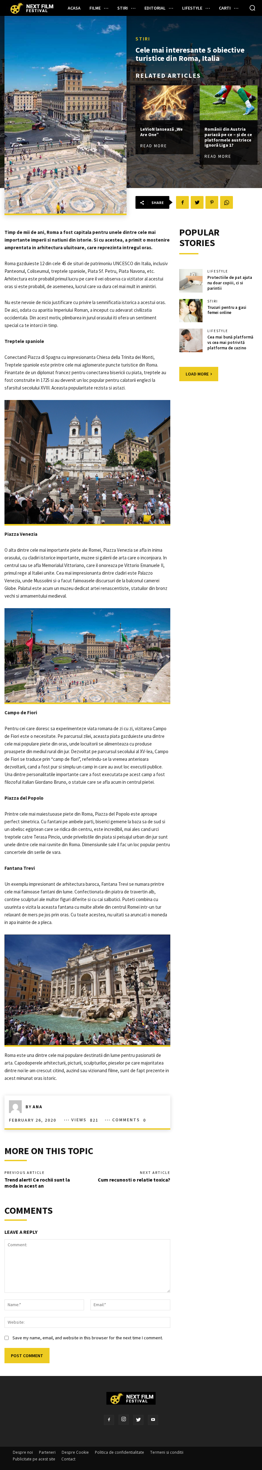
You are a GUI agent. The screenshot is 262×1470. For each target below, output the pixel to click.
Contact (68, 1459)
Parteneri (47, 1452)
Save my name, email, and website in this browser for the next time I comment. (87, 1338)
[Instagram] (124, 1420)
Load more (197, 374)
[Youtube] (153, 1420)
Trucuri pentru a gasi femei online (226, 310)
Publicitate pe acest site (34, 1459)
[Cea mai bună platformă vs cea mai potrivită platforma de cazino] (191, 340)
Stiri (142, 38)
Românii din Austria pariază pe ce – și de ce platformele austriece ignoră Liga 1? (228, 137)
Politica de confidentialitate (119, 1452)
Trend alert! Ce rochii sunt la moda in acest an (37, 1182)
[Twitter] (138, 1420)
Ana (37, 1107)
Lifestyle (217, 271)
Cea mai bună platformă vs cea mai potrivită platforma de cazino (230, 342)
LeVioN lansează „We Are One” (161, 131)
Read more (153, 146)
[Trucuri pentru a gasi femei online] (191, 311)
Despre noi (23, 1452)
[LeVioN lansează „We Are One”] (164, 102)
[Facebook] (109, 1420)
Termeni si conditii (166, 1452)
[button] (252, 7)
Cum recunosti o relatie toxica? (134, 1179)
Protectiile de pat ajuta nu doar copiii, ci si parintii (229, 283)
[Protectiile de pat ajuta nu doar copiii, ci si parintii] (191, 281)
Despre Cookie (75, 1452)
